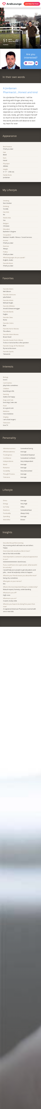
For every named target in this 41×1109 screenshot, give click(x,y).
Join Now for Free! (31, 4)
